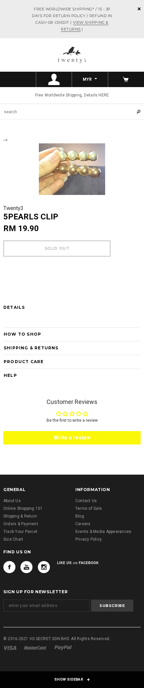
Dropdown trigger (54, 79)
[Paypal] (63, 647)
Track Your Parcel (20, 531)
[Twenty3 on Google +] (26, 567)
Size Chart (13, 539)
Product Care (24, 361)
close (139, 8)
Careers (83, 524)
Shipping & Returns (31, 347)
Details (14, 307)
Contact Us (86, 500)
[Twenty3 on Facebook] (9, 567)
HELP (10, 375)
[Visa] (9, 647)
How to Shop (22, 334)
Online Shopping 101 (23, 508)
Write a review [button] (72, 437)
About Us (12, 500)
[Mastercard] (35, 647)
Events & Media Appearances (103, 531)
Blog (79, 516)
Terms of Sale (88, 508)
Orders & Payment (20, 524)
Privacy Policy (88, 539)
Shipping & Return (20, 516)
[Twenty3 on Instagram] (44, 567)
